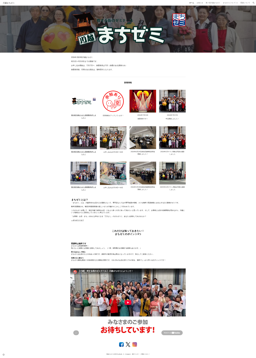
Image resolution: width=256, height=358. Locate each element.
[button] (253, 2)
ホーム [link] (191, 3)
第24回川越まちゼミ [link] (213, 3)
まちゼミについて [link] (229, 3)
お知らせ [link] (200, 3)
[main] (128, 64)
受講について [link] (245, 3)
